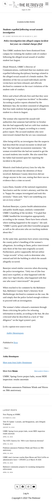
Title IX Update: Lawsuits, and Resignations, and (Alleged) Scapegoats (24, 423)
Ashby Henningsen (15, 333)
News (15, 342)
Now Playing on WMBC (11, 414)
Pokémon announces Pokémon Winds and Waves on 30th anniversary (25, 389)
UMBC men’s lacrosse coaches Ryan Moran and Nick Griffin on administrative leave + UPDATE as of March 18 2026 (26, 458)
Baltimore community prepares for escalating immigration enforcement (23, 468)
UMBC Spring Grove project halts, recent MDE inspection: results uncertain (25, 378)
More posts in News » (41, 371)
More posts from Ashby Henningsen (17, 362)
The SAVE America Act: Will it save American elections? (23, 441)
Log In (26, 493)
